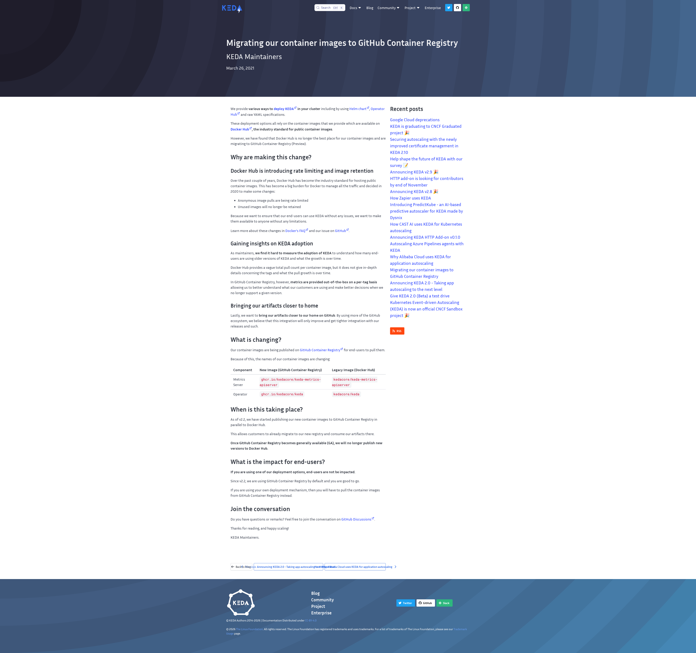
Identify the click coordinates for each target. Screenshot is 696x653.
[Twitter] (448, 7)
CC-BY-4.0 (311, 620)
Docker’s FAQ (295, 230)
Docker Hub (240, 129)
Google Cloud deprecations (415, 119)
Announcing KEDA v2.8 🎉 (414, 191)
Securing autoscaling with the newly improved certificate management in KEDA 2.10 (424, 146)
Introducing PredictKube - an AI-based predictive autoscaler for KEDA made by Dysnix (426, 211)
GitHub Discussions (356, 519)
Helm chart (357, 108)
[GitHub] (457, 7)
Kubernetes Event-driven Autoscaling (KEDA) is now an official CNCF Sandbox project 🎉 (426, 309)
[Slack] (466, 7)
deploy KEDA (284, 108)
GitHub (340, 230)
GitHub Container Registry (320, 350)
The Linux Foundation (249, 629)
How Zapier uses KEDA (410, 197)
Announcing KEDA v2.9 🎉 (414, 171)
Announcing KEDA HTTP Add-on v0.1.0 (425, 237)
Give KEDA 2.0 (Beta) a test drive (420, 295)
